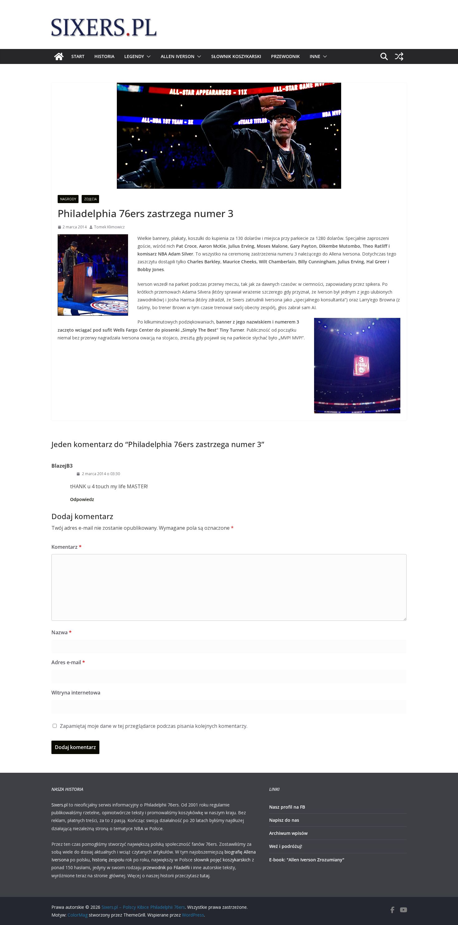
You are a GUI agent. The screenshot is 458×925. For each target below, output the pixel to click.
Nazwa (61, 632)
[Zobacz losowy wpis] (399, 56)
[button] (147, 56)
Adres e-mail (68, 662)
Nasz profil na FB (287, 807)
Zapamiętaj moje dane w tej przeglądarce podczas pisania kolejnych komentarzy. (153, 726)
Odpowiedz (82, 499)
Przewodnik (285, 56)
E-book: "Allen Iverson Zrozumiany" (306, 860)
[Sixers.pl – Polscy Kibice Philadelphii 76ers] (58, 56)
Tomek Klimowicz (109, 227)
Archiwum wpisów (288, 833)
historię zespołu (108, 860)
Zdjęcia (90, 199)
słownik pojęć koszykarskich (222, 860)
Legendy (134, 56)
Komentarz (66, 546)
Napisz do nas (284, 820)
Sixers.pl (59, 805)
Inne (315, 56)
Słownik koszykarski (236, 56)
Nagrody (68, 199)
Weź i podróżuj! (285, 846)
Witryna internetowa (75, 692)
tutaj (204, 876)
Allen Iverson (177, 56)
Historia (104, 56)
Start (77, 56)
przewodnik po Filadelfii (166, 867)
